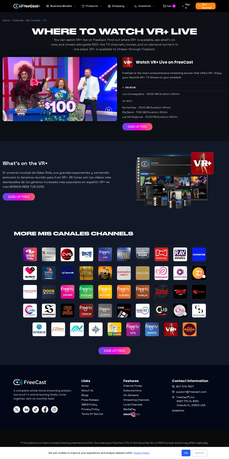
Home (6, 20)
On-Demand (130, 395)
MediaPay (129, 409)
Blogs (85, 395)
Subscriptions (132, 390)
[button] (15, 452)
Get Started (206, 6)
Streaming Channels (136, 400)
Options (199, 453)
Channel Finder (132, 386)
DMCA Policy (89, 404)
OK (186, 453)
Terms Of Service (92, 414)
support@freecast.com (191, 392)
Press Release (90, 400)
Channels (17, 20)
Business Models (61, 6)
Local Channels (132, 404)
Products (92, 6)
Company (118, 6)
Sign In (187, 6)
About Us (87, 390)
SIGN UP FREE (137, 127)
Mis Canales (33, 20)
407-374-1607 (185, 386)
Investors (144, 6)
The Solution (31, 6)
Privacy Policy (90, 409)
